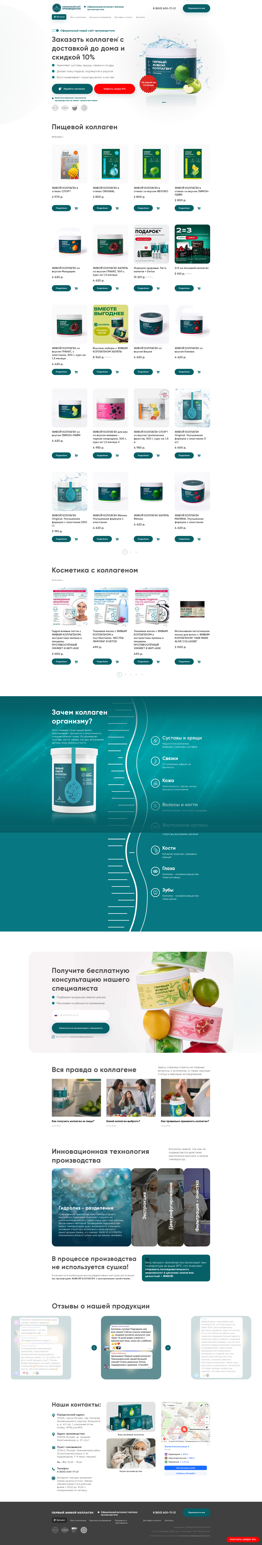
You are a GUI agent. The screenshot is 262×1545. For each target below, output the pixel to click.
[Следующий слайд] (168, 1348)
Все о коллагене (78, 17)
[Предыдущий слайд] (94, 1348)
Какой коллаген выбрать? (123, 1121)
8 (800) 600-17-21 (164, 8)
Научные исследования (100, 17)
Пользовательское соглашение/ (180, 1536)
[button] (196, 8)
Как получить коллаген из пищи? (73, 1121)
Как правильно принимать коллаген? (185, 1121)
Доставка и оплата (123, 17)
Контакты (140, 17)
